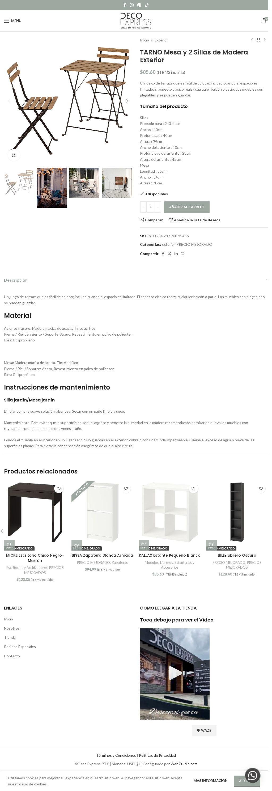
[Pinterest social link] (139, 5)
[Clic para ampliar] (14, 155)
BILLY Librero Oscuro (237, 555)
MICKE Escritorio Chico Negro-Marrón (35, 558)
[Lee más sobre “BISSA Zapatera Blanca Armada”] (76, 545)
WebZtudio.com (184, 764)
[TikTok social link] (146, 5)
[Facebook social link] (125, 5)
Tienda (10, 637)
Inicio (144, 40)
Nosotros (12, 628)
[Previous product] (252, 40)
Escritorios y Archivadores (27, 567)
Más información (211, 781)
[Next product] (265, 40)
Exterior (161, 40)
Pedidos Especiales (20, 646)
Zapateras (120, 562)
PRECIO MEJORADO (194, 244)
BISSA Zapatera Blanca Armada (102, 555)
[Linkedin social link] (176, 253)
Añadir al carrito (186, 207)
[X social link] (169, 253)
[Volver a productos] (258, 40)
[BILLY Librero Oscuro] (237, 512)
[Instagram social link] (131, 5)
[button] (9, 101)
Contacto (12, 656)
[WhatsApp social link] (182, 253)
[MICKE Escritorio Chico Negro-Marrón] (35, 512)
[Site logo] (136, 20)
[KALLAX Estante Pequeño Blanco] (170, 512)
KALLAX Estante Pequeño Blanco (170, 555)
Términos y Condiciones (116, 755)
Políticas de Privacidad (157, 755)
